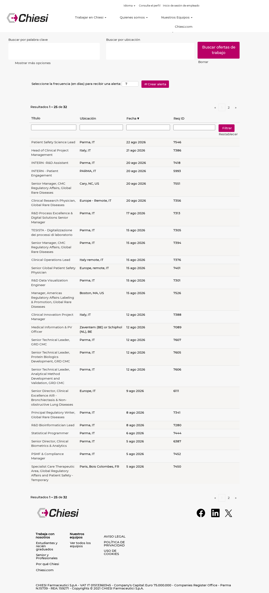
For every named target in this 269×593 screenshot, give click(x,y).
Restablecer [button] (228, 134)
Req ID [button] (179, 118)
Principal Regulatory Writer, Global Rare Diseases (53, 414)
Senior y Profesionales (47, 556)
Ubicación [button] (88, 118)
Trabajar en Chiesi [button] (89, 17)
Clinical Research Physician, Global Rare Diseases (53, 203)
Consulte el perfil (149, 5)
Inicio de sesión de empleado (181, 5)
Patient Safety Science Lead (53, 142)
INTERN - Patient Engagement (44, 173)
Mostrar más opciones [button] (33, 63)
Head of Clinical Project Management (50, 152)
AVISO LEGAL (114, 536)
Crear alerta (156, 84)
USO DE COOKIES (111, 552)
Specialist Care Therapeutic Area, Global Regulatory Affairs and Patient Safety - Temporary (53, 473)
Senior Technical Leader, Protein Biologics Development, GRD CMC (50, 356)
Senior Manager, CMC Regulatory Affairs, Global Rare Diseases (51, 188)
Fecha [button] (132, 118)
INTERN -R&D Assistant (49, 163)
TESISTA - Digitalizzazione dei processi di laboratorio (52, 232)
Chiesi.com (184, 27)
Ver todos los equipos (80, 544)
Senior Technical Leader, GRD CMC (50, 342)
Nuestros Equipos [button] (175, 17)
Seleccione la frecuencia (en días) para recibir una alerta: (76, 84)
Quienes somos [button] (133, 17)
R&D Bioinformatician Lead (52, 425)
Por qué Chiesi (47, 564)
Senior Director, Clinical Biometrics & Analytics (49, 443)
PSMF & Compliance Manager (47, 456)
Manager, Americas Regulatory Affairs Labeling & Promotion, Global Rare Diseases (52, 299)
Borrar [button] (203, 62)
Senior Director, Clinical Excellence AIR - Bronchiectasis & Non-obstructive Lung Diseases (52, 397)
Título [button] (35, 118)
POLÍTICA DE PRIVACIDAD (114, 543)
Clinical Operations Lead (50, 260)
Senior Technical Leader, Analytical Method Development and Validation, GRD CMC (50, 376)
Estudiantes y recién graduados (46, 546)
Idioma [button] (128, 5)
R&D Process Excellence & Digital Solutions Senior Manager (52, 217)
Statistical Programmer (50, 433)
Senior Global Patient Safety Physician (53, 270)
